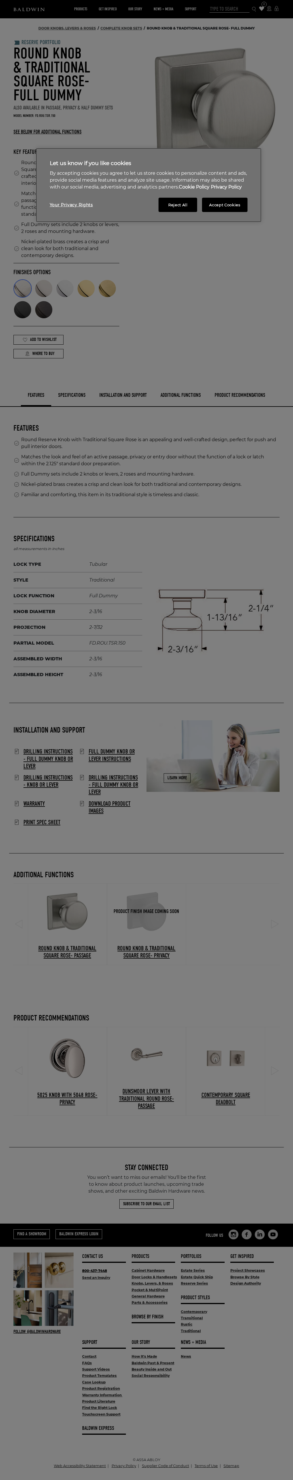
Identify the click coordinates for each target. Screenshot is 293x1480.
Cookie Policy (194, 187)
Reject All (178, 205)
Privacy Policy (226, 187)
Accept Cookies (224, 205)
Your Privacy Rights (71, 204)
